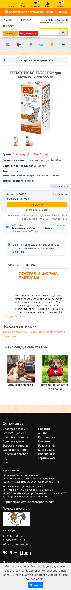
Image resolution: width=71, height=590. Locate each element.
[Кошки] (7, 44)
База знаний (46, 445)
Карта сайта (46, 449)
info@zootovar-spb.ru (17, 544)
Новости (44, 428)
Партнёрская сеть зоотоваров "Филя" (28, 502)
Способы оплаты (14, 428)
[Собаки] (19, 44)
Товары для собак (15, 332)
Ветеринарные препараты (36, 60)
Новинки (44, 441)
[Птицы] (52, 44)
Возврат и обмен (14, 433)
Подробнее (13, 316)
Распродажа (46, 437)
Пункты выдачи (13, 441)
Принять (35, 585)
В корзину (37, 204)
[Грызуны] (30, 44)
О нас (6, 462)
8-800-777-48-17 (14, 540)
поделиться (60, 186)
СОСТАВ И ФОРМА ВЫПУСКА (38, 275)
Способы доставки (16, 437)
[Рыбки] (41, 44)
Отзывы (30, 265)
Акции (42, 433)
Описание (12, 265)
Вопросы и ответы (15, 445)
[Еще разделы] (63, 44)
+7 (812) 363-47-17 (56, 19)
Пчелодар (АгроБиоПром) (30, 154)
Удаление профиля (15, 449)
